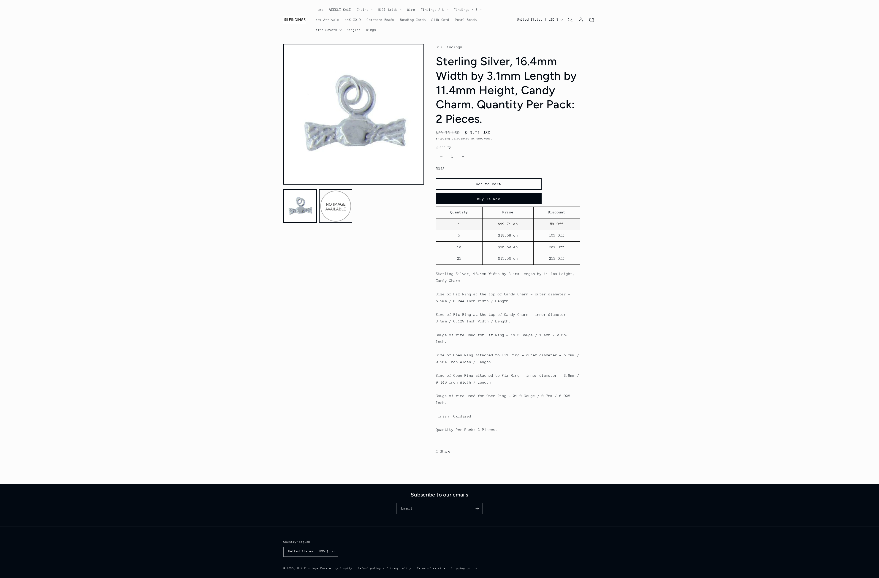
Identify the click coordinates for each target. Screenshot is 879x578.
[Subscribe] (477, 508)
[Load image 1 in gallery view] (300, 206)
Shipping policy (464, 568)
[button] (364, 10)
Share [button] (445, 451)
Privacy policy (399, 568)
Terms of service (431, 568)
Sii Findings (308, 568)
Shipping (443, 138)
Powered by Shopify (336, 568)
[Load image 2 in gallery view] (336, 206)
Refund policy (369, 568)
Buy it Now (488, 199)
